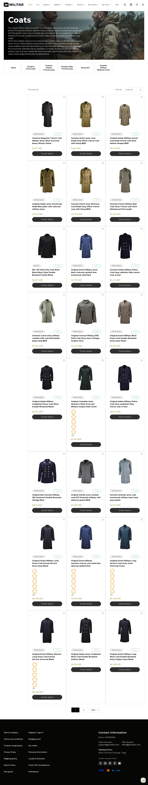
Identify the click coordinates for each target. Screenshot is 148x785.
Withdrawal (33, 772)
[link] (38, 134)
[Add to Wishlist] (64, 97)
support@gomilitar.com (108, 745)
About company (11, 733)
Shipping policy (10, 759)
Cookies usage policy (13, 746)
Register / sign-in (35, 733)
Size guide (8, 772)
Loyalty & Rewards (36, 759)
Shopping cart (34, 739)
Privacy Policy (10, 752)
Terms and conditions (13, 739)
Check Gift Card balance (39, 765)
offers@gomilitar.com (131, 745)
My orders (32, 746)
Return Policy (9, 765)
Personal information (37, 752)
